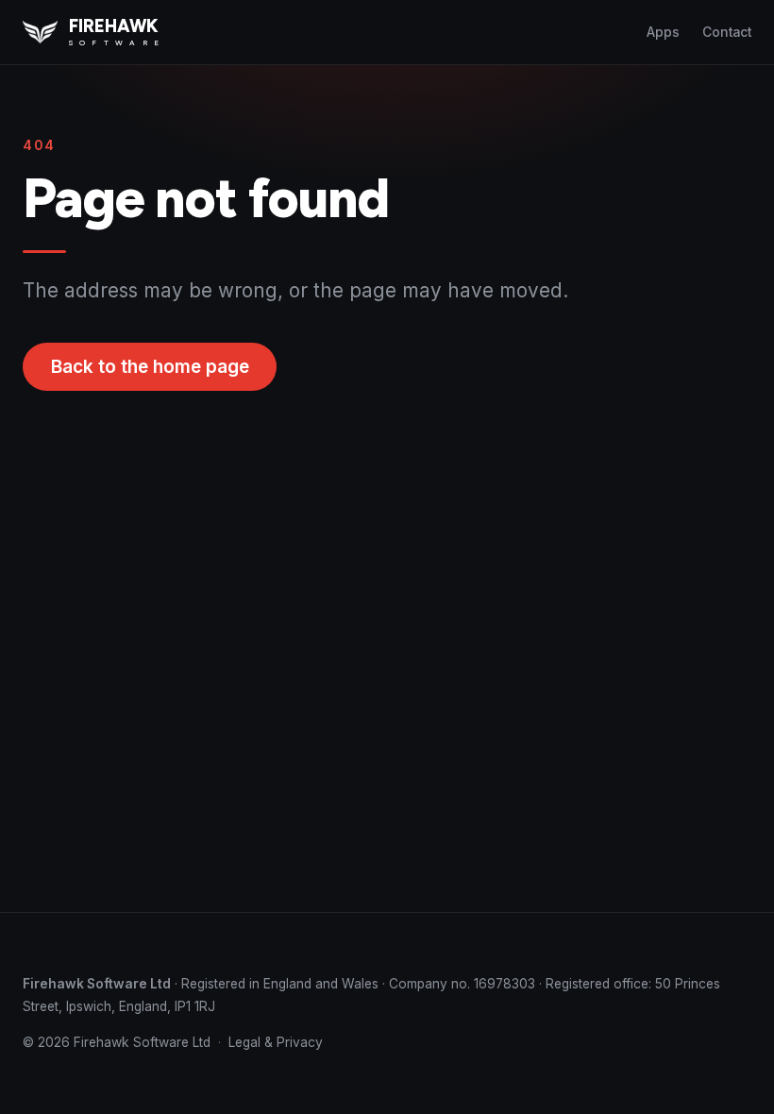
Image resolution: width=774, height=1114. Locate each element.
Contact (726, 32)
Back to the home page (150, 367)
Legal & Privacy (275, 1042)
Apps (663, 32)
